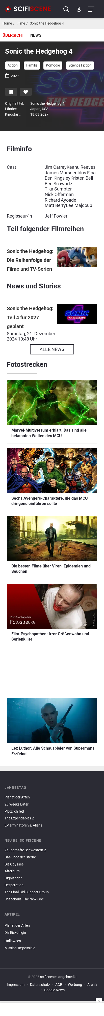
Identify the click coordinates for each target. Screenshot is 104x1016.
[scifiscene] (30, 9)
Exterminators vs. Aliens (23, 825)
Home (7, 23)
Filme (21, 23)
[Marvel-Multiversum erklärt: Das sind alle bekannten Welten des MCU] (52, 952)
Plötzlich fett (14, 811)
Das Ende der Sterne (20, 857)
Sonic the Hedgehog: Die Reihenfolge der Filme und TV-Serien (30, 260)
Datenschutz (40, 985)
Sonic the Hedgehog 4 (47, 23)
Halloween (13, 941)
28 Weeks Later (17, 804)
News (35, 35)
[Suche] (66, 9)
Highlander (13, 878)
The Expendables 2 (19, 818)
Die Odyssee (14, 864)
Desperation (14, 885)
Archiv (92, 985)
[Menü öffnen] (91, 9)
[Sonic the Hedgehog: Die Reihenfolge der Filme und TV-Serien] (77, 260)
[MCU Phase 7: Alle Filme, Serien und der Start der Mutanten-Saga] (52, 954)
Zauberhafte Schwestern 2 (25, 850)
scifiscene (48, 977)
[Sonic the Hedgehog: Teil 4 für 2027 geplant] (77, 323)
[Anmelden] (79, 9)
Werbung (75, 985)
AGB (58, 985)
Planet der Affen (17, 797)
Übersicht (13, 35)
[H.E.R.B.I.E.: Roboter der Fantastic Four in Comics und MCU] (52, 937)
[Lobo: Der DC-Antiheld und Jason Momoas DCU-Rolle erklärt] (52, 921)
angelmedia (67, 977)
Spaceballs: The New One (24, 899)
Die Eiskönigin (15, 932)
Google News (54, 990)
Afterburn (12, 871)
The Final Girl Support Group (27, 892)
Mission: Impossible (20, 948)
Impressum (15, 985)
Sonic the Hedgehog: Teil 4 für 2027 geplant (30, 317)
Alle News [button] (52, 349)
